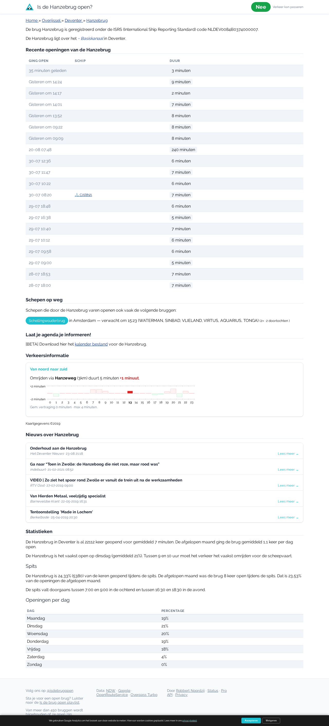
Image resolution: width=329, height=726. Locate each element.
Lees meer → (288, 453)
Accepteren (251, 720)
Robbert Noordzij (190, 690)
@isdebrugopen (60, 690)
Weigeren (271, 720)
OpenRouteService (112, 695)
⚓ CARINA (83, 195)
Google (124, 690)
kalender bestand (91, 344)
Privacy (181, 695)
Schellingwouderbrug (47, 321)
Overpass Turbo (144, 695)
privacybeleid (189, 720)
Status (212, 690)
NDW (110, 690)
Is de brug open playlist (59, 702)
